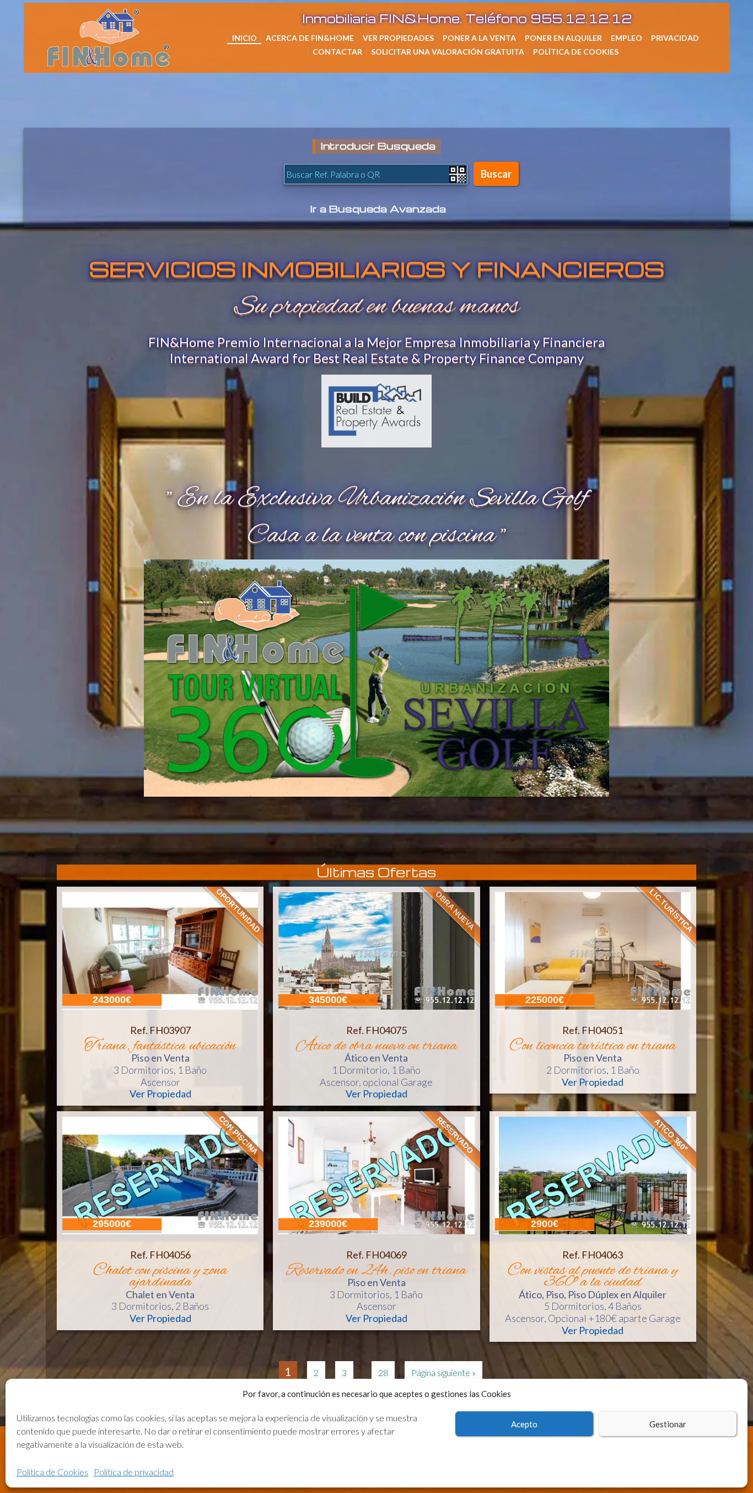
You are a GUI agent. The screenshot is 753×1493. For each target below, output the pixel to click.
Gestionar (667, 1424)
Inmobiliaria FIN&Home (167, 25)
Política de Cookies (52, 1472)
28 (383, 1372)
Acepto (524, 1424)
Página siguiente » (443, 1372)
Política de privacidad (134, 1472)
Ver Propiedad (160, 1094)
